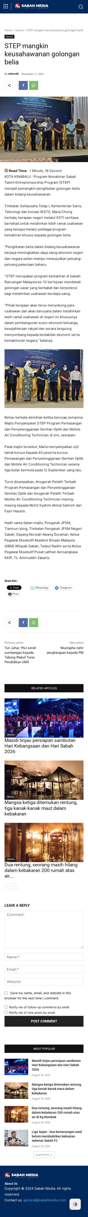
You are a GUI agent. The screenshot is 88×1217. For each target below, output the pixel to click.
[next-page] (14, 886)
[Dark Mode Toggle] (75, 1204)
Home (8, 30)
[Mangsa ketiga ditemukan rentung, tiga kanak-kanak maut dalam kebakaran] (44, 780)
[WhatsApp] (33, 85)
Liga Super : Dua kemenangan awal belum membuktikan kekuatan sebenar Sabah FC (57, 1136)
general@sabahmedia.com (44, 1200)
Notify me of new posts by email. (32, 1012)
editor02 (13, 73)
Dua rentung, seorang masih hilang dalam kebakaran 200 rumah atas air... (41, 870)
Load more (42, 1154)
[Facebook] (23, 85)
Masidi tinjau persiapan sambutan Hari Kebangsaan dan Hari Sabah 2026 (40, 746)
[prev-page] (7, 886)
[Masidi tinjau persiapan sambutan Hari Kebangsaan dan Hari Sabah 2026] (44, 718)
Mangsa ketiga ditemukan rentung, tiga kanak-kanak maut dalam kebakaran (41, 808)
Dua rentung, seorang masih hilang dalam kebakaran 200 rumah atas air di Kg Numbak (57, 1112)
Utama (19, 30)
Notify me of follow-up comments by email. (39, 1007)
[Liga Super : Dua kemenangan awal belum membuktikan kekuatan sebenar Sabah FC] (16, 1138)
